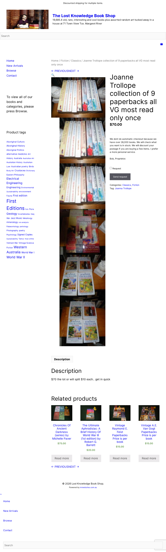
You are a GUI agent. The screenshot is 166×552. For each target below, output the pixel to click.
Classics (76, 60)
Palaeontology (12, 226)
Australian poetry (19, 166)
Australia (18, 158)
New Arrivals (14, 65)
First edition (20, 195)
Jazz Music (16, 218)
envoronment (25, 191)
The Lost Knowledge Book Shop (84, 15)
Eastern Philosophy (15, 174)
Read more (62, 458)
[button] (53, 75)
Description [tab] (62, 359)
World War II (15, 257)
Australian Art (28, 158)
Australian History (14, 162)
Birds (31, 166)
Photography (12, 230)
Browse (11, 70)
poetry (22, 230)
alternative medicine (16, 154)
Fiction (65, 60)
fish (26, 209)
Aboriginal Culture (15, 141)
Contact (11, 75)
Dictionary (30, 170)
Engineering (13, 187)
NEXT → (73, 71)
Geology (11, 213)
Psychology (11, 235)
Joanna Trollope (123, 188)
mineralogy (12, 222)
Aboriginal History (15, 145)
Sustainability (12, 239)
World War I (27, 252)
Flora (31, 209)
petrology (24, 226)
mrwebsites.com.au (88, 487)
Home (54, 60)
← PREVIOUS (59, 71)
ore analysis (24, 222)
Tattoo (21, 239)
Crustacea (20, 170)
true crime (29, 239)
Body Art (10, 170)
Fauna (9, 196)
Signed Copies (24, 234)
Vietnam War (12, 243)
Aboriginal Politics (15, 150)
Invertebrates (24, 214)
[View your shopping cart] (161, 44)
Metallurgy (27, 218)
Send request (120, 176)
